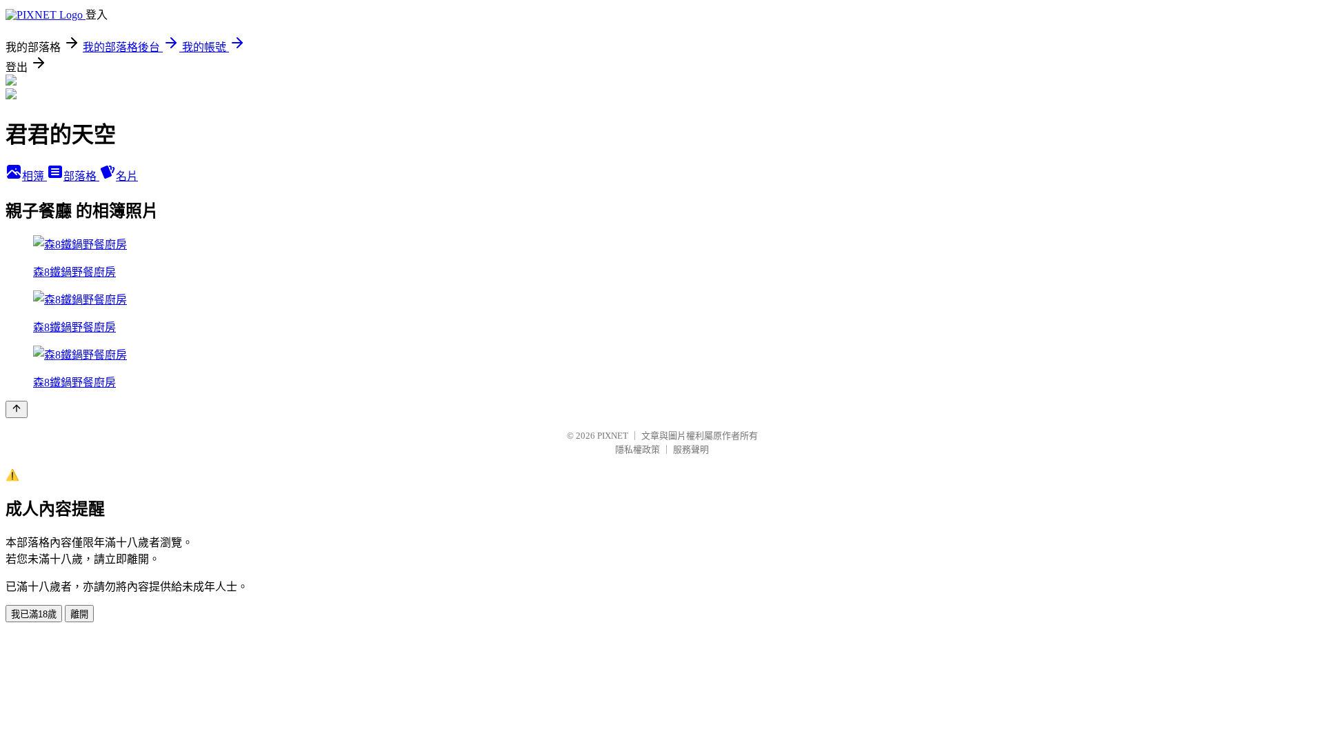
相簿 (34, 176)
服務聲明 (691, 449)
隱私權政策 (637, 449)
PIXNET (612, 435)
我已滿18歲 (34, 614)
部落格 (81, 176)
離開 (79, 614)
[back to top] (17, 409)
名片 (127, 176)
